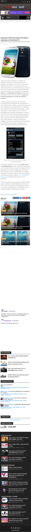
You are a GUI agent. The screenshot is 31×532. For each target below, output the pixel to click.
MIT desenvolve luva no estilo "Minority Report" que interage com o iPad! (17, 489)
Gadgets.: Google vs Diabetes (15, 467)
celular (4, 210)
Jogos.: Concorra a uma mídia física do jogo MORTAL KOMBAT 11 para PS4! (18, 438)
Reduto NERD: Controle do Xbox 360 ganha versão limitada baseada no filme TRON (15, 388)
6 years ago (7, 395)
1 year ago (8, 388)
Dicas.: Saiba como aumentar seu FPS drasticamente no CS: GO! (17, 513)
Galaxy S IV (5, 44)
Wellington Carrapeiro (8, 398)
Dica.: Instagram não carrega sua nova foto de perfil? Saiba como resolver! (18, 519)
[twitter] (27, 1)
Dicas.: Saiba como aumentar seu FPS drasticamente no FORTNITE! (17, 458)
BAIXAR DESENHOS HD (8, 404)
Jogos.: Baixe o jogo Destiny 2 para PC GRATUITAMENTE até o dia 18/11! (17, 451)
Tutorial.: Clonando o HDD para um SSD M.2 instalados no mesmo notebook (14, 394)
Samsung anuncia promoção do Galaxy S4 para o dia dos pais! (14, 213)
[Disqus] (15, 287)
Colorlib (17, 530)
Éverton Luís (6, 391)
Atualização (18, 42)
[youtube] (29, 1)
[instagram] (25, 1)
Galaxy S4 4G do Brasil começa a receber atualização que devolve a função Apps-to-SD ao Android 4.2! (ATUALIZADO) (15, 227)
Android (4, 224)
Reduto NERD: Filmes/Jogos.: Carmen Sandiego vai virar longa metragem (13, 407)
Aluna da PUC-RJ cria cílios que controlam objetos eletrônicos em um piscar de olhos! (18, 483)
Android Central (7, 194)
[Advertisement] (15, 28)
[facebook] (23, 1)
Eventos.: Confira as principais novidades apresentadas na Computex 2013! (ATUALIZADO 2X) (18, 475)
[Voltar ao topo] (20, 528)
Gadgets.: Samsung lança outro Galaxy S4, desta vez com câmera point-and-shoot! (15, 242)
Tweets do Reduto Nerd (15, 420)
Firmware (24, 42)
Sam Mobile (13, 194)
